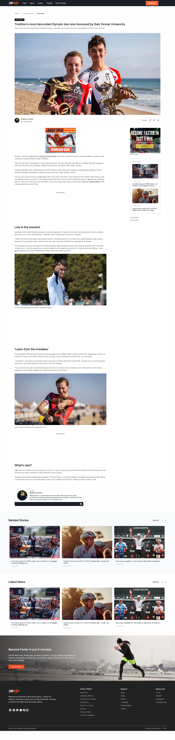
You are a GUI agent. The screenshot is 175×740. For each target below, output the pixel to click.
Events (40, 3)
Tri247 (158, 693)
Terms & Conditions (87, 715)
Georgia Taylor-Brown (48, 156)
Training (49, 3)
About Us (84, 693)
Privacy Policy (85, 712)
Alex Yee (33, 156)
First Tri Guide (60, 3)
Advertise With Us (87, 696)
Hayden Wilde (94, 182)
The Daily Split (161, 702)
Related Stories (19, 520)
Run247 (159, 696)
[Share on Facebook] (150, 120)
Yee (88, 179)
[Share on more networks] (158, 120)
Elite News (41, 13)
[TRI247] (14, 3)
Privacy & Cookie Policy (153, 728)
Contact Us (84, 702)
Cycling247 (160, 699)
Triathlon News (28, 13)
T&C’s (164, 728)
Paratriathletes (126, 705)
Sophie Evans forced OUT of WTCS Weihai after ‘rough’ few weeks (144, 209)
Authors (83, 709)
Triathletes (125, 702)
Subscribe (152, 3)
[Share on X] (154, 120)
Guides (123, 709)
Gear (25, 3)
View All (156, 520)
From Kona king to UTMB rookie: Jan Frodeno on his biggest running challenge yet (144, 185)
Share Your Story (86, 705)
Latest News (17, 582)
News (32, 3)
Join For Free (161, 3)
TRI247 (17, 13)
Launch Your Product (88, 699)
